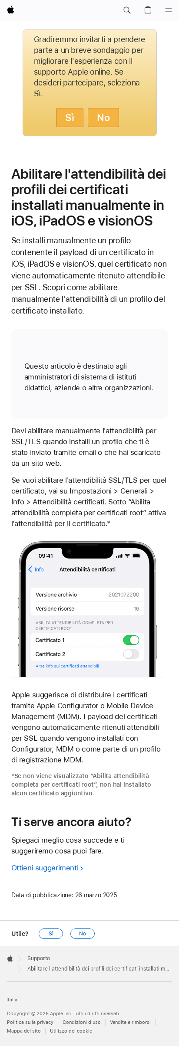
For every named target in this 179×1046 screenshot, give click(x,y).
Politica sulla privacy (30, 1022)
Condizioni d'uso (82, 1022)
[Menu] (168, 10)
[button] (126, 10)
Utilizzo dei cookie (71, 1031)
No (103, 117)
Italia (12, 1000)
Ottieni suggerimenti (45, 867)
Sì (69, 117)
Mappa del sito (24, 1031)
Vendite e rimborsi (130, 1022)
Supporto (38, 958)
